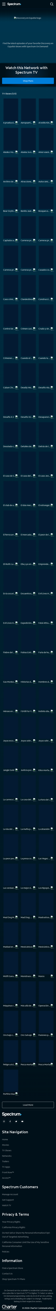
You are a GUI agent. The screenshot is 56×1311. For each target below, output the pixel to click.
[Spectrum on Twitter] (16, 1121)
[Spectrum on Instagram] (4, 1121)
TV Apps (6, 1166)
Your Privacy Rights (11, 1221)
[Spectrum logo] (14, 4)
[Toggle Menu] (3, 4)
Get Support (8, 1199)
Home (5, 1139)
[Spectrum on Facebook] (10, 1121)
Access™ (6, 1177)
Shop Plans (28, 80)
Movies (5, 1144)
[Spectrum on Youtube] (22, 1121)
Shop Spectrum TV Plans (13, 1279)
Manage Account (10, 1194)
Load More (28, 1104)
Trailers (5, 1161)
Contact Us (7, 1273)
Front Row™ (8, 1172)
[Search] (51, 4)
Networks (6, 1155)
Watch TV (6, 1205)
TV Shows (6, 1150)
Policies (5, 1251)
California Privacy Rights (13, 1227)
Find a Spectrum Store (12, 1268)
